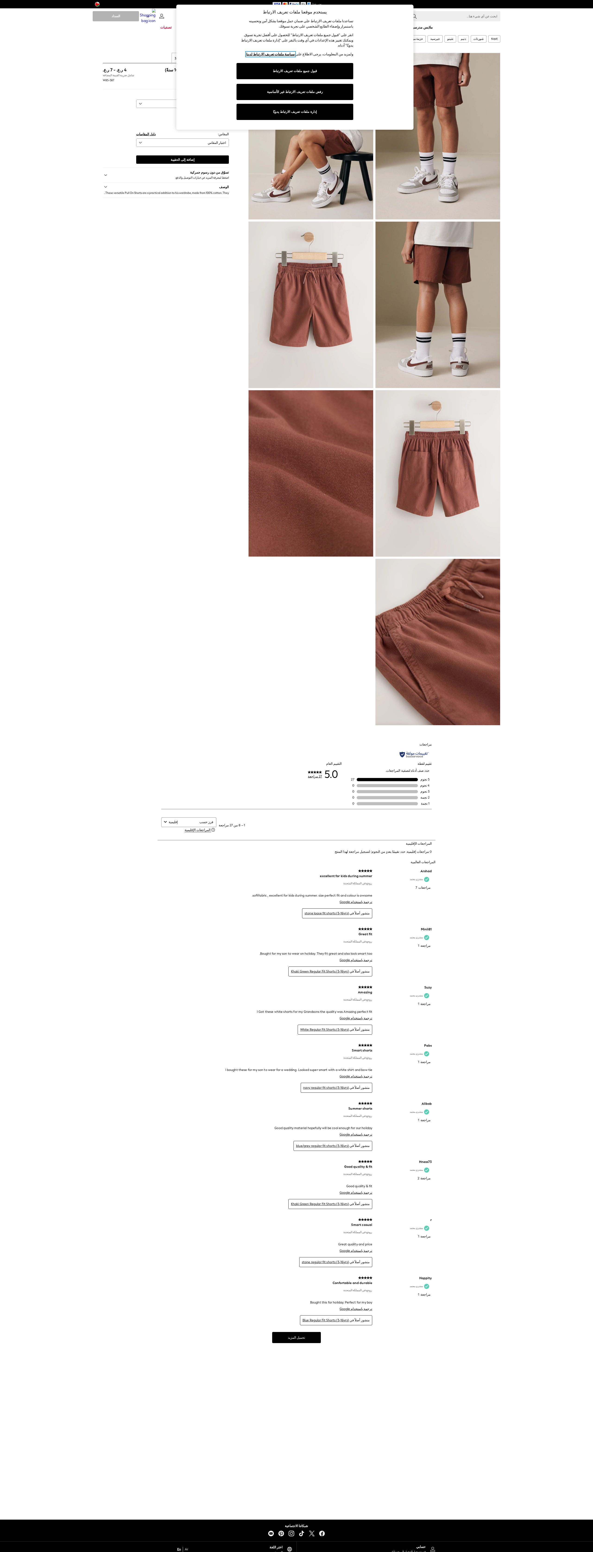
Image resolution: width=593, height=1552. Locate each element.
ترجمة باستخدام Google (356, 902)
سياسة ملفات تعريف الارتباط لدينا (270, 54)
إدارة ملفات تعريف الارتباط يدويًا (295, 112)
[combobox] (183, 822)
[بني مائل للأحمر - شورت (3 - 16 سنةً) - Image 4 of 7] (311, 305)
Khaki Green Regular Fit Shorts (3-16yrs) (320, 971)
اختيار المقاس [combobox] (217, 143)
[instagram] (291, 1533)
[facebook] (322, 1533)
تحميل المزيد (296, 1338)
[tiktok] (301, 1533)
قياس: (225, 114)
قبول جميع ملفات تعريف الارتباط (295, 71)
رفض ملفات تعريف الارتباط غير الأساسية (295, 92)
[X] (312, 1533)
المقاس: (223, 134)
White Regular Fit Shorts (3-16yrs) (324, 1030)
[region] (294, 67)
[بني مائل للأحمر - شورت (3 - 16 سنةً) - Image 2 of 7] (311, 136)
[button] (166, 187)
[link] (162, 16)
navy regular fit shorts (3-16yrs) (326, 1088)
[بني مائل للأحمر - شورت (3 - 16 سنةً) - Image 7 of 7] (437, 642)
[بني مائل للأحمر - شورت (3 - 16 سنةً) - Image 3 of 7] (437, 305)
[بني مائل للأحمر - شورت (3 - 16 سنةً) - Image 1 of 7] (437, 136)
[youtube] (271, 1533)
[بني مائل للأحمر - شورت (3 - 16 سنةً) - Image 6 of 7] (311, 473)
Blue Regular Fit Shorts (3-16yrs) (326, 1320)
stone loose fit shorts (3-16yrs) (327, 913)
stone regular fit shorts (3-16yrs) (325, 1262)
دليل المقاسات (146, 134)
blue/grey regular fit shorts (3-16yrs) (322, 1146)
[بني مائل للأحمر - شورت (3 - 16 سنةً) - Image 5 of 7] (437, 473)
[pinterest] (281, 1533)
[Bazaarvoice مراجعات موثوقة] (414, 754)
